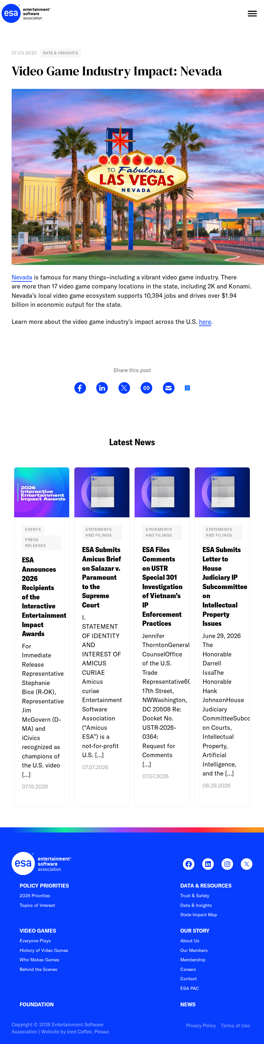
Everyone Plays (35, 941)
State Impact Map (198, 914)
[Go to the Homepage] (26, 13)
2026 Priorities (35, 895)
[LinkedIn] (102, 388)
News (187, 1005)
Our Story (195, 931)
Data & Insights (196, 905)
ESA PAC (189, 988)
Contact (188, 979)
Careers (188, 969)
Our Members (194, 950)
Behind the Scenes (38, 969)
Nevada (22, 277)
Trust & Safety (194, 895)
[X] (124, 388)
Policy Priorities (44, 886)
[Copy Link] (146, 388)
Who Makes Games (39, 960)
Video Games (38, 931)
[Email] (168, 388)
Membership (192, 960)
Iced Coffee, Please (88, 1032)
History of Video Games (44, 950)
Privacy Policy (201, 1025)
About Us (189, 941)
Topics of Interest (37, 905)
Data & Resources (205, 886)
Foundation (37, 1005)
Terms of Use (235, 1025)
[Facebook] (80, 388)
